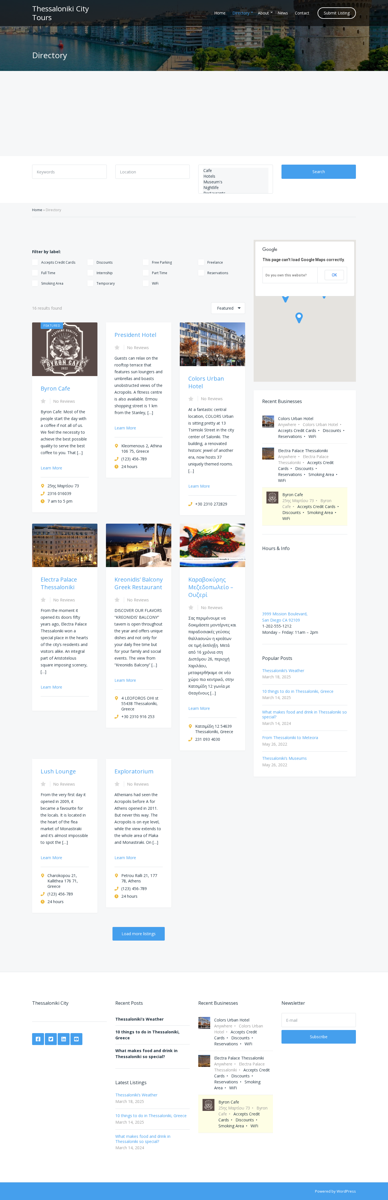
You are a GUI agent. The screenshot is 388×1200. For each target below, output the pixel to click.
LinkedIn (64, 1039)
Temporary (106, 283)
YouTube (76, 1039)
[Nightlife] (235, 187)
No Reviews (64, 401)
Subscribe (318, 1036)
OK (334, 275)
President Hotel (135, 335)
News (283, 13)
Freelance (215, 262)
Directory (240, 13)
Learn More (51, 468)
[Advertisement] (194, 113)
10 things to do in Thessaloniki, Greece (297, 691)
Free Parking (162, 262)
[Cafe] (235, 170)
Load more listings (139, 933)
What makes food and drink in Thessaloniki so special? (304, 714)
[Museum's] (235, 182)
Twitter (51, 1039)
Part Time (159, 272)
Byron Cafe (55, 388)
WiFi (155, 283)
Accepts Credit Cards (58, 262)
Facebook (38, 1039)
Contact (302, 13)
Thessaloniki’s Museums (284, 758)
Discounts (104, 262)
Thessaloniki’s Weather (283, 670)
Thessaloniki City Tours (60, 12)
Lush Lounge (58, 771)
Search (318, 171)
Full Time (48, 272)
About (263, 13)
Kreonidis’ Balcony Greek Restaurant (138, 583)
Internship (105, 272)
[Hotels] (235, 176)
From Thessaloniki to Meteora (290, 737)
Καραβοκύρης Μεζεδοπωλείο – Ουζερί (210, 587)
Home (220, 13)
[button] (299, 317)
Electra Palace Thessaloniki (59, 583)
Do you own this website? (286, 275)
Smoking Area (52, 283)
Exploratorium (133, 771)
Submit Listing (337, 13)
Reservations (217, 272)
